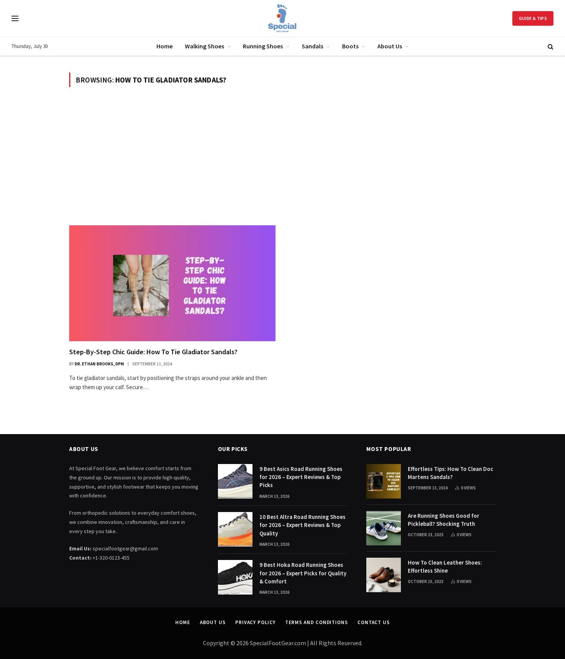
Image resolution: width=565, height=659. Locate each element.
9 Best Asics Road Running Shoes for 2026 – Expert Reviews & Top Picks (300, 477)
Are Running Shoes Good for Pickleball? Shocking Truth (443, 519)
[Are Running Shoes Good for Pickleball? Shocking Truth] (383, 528)
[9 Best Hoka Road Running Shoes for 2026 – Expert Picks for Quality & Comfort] (235, 577)
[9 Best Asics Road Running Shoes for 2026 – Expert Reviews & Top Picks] (235, 481)
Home (164, 46)
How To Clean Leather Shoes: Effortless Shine (445, 566)
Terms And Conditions (316, 622)
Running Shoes (263, 46)
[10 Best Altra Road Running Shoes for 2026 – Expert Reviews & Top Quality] (235, 529)
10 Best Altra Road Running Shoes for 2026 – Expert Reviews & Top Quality (302, 525)
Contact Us (373, 622)
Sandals (312, 46)
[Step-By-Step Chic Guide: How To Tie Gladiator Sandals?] (172, 283)
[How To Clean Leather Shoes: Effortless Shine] (383, 575)
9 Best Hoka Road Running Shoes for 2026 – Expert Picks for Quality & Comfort (302, 573)
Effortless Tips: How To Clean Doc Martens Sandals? (450, 473)
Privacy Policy (255, 622)
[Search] (549, 46)
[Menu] (15, 18)
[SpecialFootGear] (282, 18)
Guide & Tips (533, 18)
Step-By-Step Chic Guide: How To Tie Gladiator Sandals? (153, 351)
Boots (350, 46)
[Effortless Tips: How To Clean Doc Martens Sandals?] (383, 481)
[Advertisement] (282, 156)
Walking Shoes (204, 46)
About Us (389, 46)
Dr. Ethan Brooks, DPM (99, 364)
